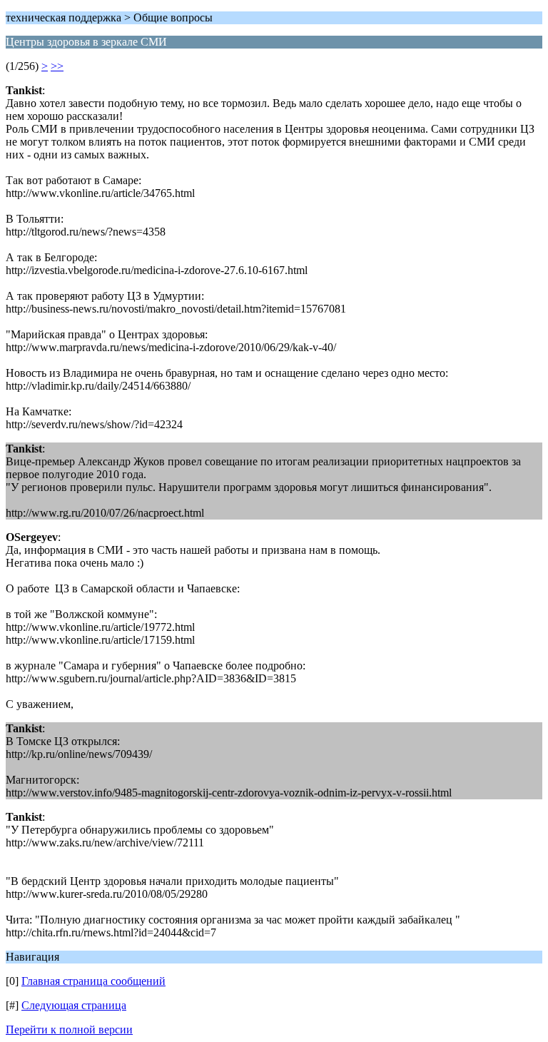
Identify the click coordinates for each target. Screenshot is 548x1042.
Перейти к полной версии (69, 1029)
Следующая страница (73, 1005)
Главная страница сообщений (93, 981)
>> (57, 66)
